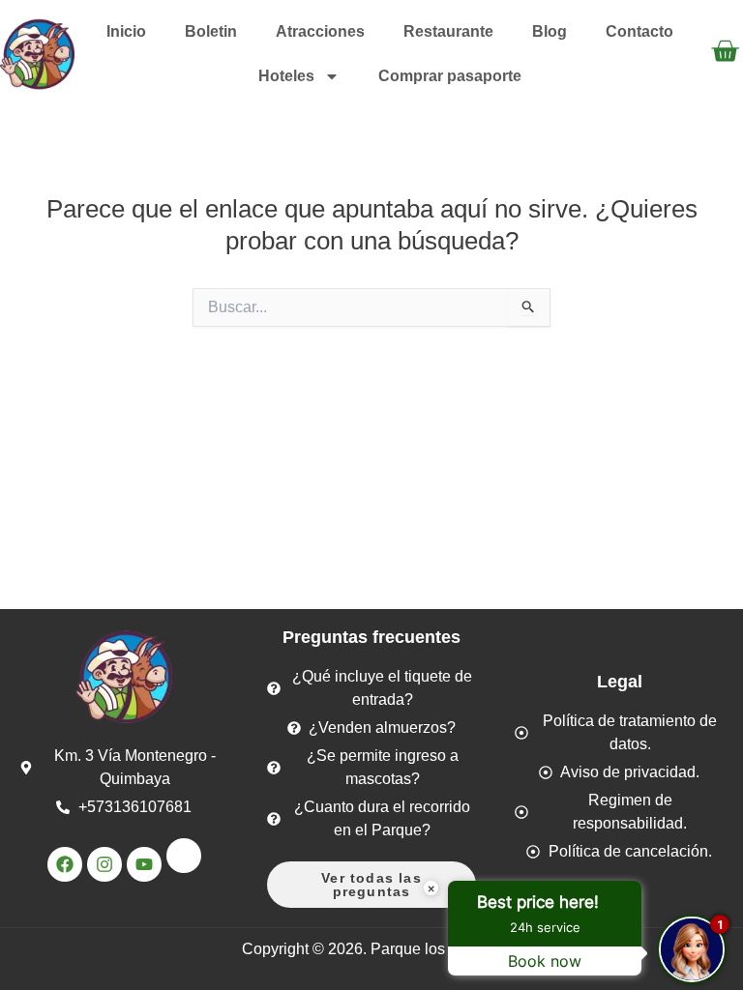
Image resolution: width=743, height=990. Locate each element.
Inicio (126, 31)
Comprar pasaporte (449, 76)
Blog (549, 31)
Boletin (211, 31)
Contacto (639, 31)
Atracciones (320, 31)
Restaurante (448, 31)
